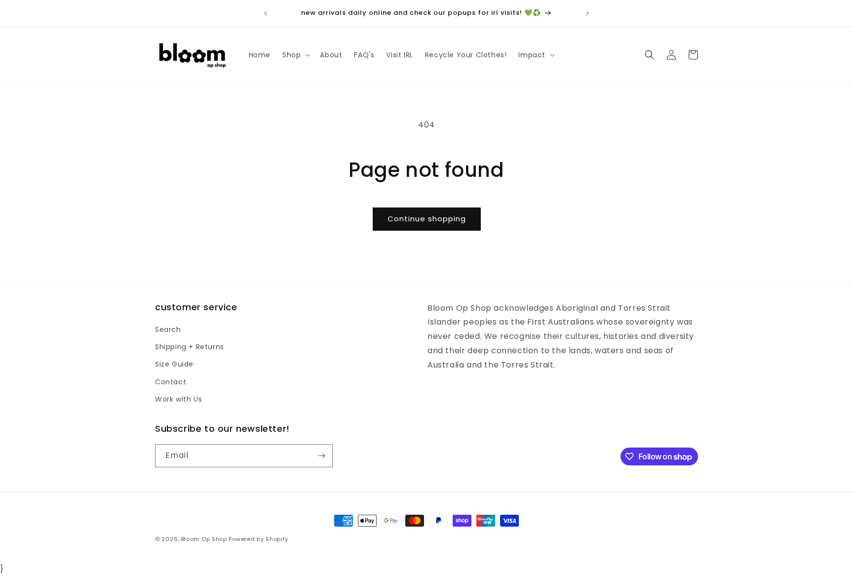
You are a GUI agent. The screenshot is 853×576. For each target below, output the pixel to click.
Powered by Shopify (258, 539)
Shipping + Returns (189, 347)
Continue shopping (427, 218)
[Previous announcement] (265, 13)
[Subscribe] (321, 455)
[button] (295, 54)
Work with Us (178, 399)
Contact (170, 382)
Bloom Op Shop (204, 539)
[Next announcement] (587, 13)
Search (168, 329)
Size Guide (174, 364)
